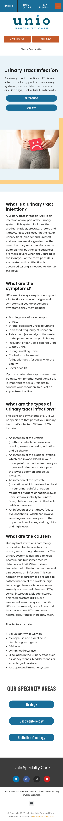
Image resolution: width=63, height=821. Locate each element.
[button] (58, 6)
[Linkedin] (16, 779)
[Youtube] (47, 779)
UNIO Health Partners (43, 816)
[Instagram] (36, 779)
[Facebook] (26, 779)
